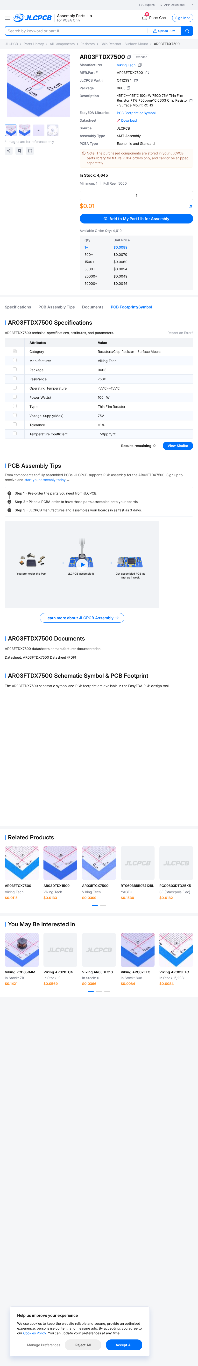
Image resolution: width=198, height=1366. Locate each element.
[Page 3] (107, 991)
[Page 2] (103, 905)
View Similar (178, 446)
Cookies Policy (34, 1333)
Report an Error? (180, 333)
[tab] (18, 307)
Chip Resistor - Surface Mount (124, 44)
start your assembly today (45, 480)
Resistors (87, 44)
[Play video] (82, 565)
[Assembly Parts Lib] (33, 18)
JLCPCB (11, 44)
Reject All (83, 1345)
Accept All (124, 1345)
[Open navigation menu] (8, 18)
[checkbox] (15, 351)
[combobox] (76, 31)
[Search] (187, 31)
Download (129, 120)
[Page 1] (95, 905)
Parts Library (34, 44)
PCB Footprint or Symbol (136, 113)
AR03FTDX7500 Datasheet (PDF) (49, 657)
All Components (62, 44)
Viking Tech (126, 65)
